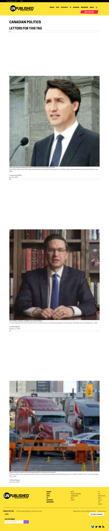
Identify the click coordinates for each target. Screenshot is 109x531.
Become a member (97, 514)
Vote (57, 7)
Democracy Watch (16, 175)
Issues (52, 7)
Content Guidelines (76, 493)
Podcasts (64, 7)
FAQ (98, 491)
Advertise (100, 504)
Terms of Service (101, 495)
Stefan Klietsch (15, 327)
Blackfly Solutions (91, 511)
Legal (99, 493)
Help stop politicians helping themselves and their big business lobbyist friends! (32, 167)
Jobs (99, 502)
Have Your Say (89, 12)
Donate (73, 500)
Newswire (84, 7)
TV (70, 7)
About (92, 7)
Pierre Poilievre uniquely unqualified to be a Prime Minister (25, 321)
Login (6, 514)
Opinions (76, 7)
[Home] (22, 8)
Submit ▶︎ (26, 522)
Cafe (48, 496)
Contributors (74, 496)
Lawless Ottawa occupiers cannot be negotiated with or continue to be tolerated (32, 472)
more (10, 171)
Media (72, 498)
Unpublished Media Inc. (26, 511)
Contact (99, 500)
